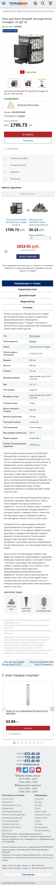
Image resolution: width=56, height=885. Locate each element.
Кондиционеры (7, 808)
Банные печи (7, 830)
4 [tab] (26, 742)
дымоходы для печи (26, 609)
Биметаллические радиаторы (13, 815)
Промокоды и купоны (43, 815)
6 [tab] (34, 742)
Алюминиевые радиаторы (12, 818)
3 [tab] (22, 742)
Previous (4, 709)
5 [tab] (30, 742)
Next (52, 709)
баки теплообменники (43, 609)
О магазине (39, 799)
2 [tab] (18, 742)
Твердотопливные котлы (11, 805)
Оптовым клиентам (42, 830)
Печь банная (34, 336)
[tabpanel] (28, 710)
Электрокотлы (7, 802)
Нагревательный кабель (11, 827)
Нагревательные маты (11, 824)
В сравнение (13, 149)
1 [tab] (14, 742)
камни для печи (11, 607)
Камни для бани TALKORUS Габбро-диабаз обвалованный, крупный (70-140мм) (38, 222)
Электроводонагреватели (12, 811)
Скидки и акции (41, 811)
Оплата (38, 808)
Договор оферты (41, 827)
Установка (39, 824)
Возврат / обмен (41, 818)
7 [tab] (37, 742)
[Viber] (32, 770)
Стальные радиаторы (10, 821)
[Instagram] (18, 769)
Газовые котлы (8, 799)
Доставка (38, 805)
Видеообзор (31, 72)
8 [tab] (41, 742)
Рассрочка (28, 140)
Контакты (38, 802)
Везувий (21, 116)
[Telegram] (25, 770)
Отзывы (38, 821)
